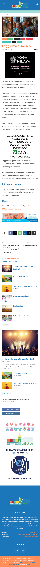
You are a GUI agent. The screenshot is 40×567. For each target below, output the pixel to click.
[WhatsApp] (20, 233)
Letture (14, 42)
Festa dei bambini (20, 306)
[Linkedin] (25, 233)
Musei (19, 42)
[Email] (29, 233)
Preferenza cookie (14, 564)
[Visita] (20, 65)
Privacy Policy (24, 562)
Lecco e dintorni (6, 42)
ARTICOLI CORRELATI (11, 259)
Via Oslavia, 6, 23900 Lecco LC (28, 534)
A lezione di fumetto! (30, 246)
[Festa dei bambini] (7, 308)
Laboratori (29, 39)
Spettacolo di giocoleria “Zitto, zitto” (26, 383)
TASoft (29, 564)
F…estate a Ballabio (21, 276)
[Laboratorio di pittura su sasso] (7, 318)
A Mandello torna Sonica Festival (18, 359)
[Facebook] (11, 233)
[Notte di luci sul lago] (7, 298)
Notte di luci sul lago (21, 296)
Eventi (8, 15)
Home (3, 15)
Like (17, 409)
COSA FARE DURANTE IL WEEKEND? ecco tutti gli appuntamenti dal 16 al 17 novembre (10, 249)
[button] (37, 4)
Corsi (23, 39)
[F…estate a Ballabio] (7, 278)
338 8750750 (33, 532)
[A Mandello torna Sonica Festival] (7, 268)
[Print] (34, 233)
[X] (15, 233)
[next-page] (6, 325)
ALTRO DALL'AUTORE (10, 261)
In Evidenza (17, 39)
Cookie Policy (32, 562)
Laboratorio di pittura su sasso (25, 316)
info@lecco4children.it (9, 402)
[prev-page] (3, 325)
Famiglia (10, 39)
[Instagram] (23, 551)
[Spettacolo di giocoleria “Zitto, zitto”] (7, 288)
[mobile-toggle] (3, 4)
